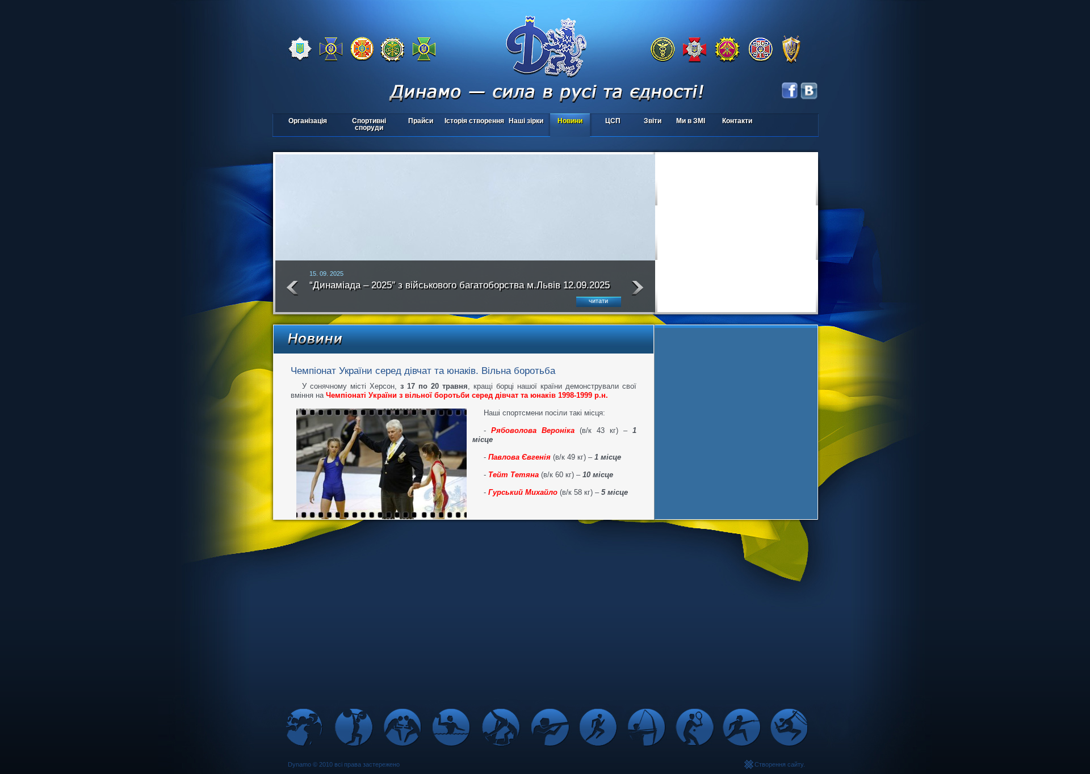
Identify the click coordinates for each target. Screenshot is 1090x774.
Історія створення (474, 121)
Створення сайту (778, 764)
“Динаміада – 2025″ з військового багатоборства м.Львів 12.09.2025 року (459, 290)
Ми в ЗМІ (690, 121)
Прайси (420, 121)
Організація (307, 121)
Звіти (652, 121)
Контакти (737, 121)
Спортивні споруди (369, 124)
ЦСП (606, 122)
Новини (569, 121)
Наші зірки (524, 122)
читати (598, 300)
